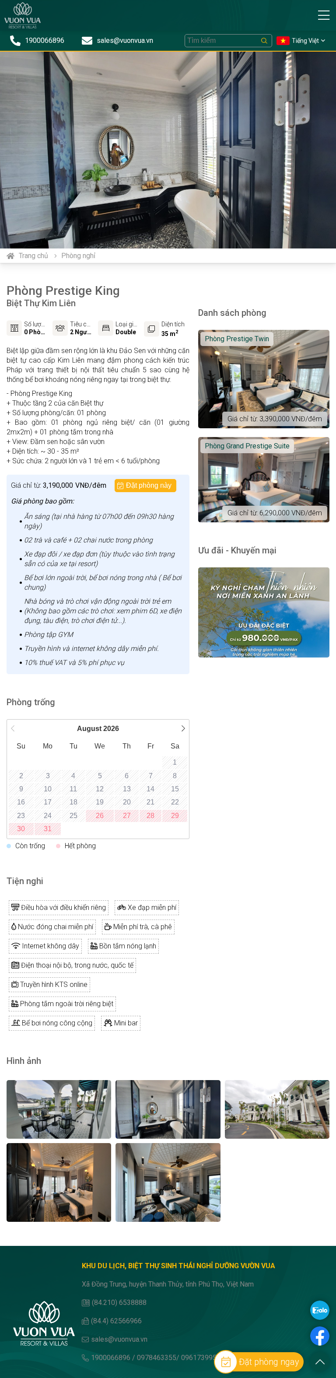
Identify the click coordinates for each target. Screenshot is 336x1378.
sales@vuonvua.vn (119, 1339)
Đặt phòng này (149, 485)
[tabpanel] (168, 150)
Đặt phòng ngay (269, 1362)
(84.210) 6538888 (119, 1302)
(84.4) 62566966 (116, 1321)
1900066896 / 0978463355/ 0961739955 (155, 1358)
